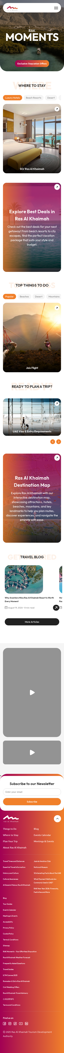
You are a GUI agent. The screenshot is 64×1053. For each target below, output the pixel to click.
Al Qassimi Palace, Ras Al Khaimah (16, 885)
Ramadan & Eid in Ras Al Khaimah (16, 981)
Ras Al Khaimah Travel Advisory (15, 993)
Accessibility (8, 922)
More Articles (32, 621)
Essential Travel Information (14, 867)
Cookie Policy (8, 934)
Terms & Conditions (10, 940)
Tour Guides (7, 904)
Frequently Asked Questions (14, 963)
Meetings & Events (44, 841)
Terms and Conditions (11, 1005)
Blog (36, 829)
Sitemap (6, 945)
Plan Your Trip (10, 841)
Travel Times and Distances (13, 861)
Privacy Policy (8, 928)
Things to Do (9, 829)
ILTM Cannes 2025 (10, 975)
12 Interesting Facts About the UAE (47, 873)
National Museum (41, 867)
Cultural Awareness (10, 879)
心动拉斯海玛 (8, 999)
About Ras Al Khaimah (14, 847)
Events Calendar (42, 835)
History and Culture (10, 873)
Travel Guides (8, 969)
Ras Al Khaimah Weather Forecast (16, 957)
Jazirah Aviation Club (42, 861)
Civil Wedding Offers (11, 987)
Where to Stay (10, 835)
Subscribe (32, 801)
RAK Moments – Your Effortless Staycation (20, 951)
